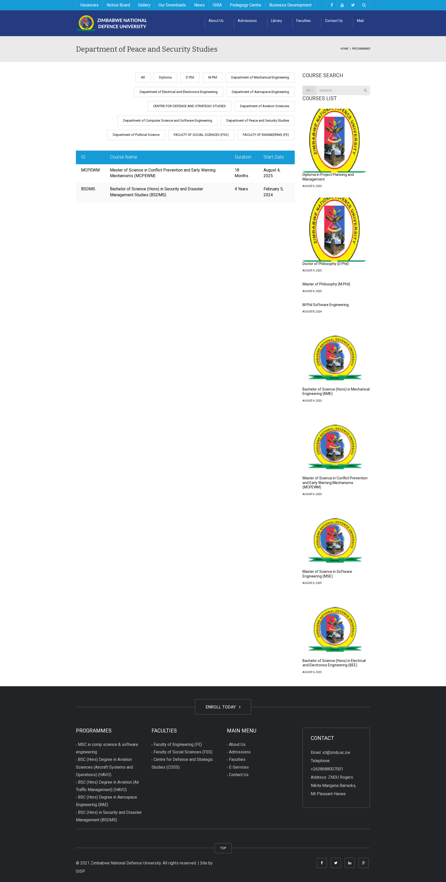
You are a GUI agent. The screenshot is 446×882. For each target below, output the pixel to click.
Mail (360, 21)
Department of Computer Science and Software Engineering (167, 120)
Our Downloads (172, 5)
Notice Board (118, 5)
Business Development (290, 5)
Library (276, 21)
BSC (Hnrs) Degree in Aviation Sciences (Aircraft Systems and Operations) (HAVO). (104, 767)
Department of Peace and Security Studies (257, 120)
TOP (223, 848)
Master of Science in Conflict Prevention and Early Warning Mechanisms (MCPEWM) (335, 482)
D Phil (190, 77)
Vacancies (89, 5)
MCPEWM (90, 170)
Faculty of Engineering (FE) (178, 744)
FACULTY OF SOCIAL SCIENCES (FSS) (201, 135)
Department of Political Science (136, 135)
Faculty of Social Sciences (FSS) (183, 752)
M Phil (212, 77)
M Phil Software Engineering (325, 305)
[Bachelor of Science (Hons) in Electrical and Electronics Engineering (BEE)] (334, 627)
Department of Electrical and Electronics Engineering (179, 92)
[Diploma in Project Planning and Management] (334, 141)
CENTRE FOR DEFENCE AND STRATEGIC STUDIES (189, 106)
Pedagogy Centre (245, 5)
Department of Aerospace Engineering (260, 92)
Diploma (165, 77)
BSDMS (88, 188)
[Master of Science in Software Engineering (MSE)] (334, 538)
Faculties (303, 21)
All (143, 77)
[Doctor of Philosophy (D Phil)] (334, 230)
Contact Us (334, 21)
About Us (216, 21)
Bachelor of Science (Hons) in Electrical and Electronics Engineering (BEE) (334, 663)
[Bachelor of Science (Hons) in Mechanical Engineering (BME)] (334, 355)
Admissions (247, 21)
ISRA (217, 5)
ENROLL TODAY (222, 706)
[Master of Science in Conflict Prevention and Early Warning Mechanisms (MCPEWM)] (334, 444)
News (199, 5)
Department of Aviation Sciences (264, 106)
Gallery (144, 5)
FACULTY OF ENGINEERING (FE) (266, 135)
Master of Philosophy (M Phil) (326, 284)
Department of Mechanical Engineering (260, 77)
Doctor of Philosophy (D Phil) (325, 264)
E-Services (239, 767)
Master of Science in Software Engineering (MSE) (327, 573)
